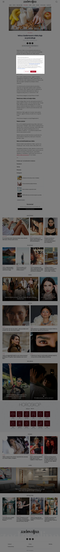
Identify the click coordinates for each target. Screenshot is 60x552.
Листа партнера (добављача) (21, 68)
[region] (30, 64)
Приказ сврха (27, 71)
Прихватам (33, 71)
